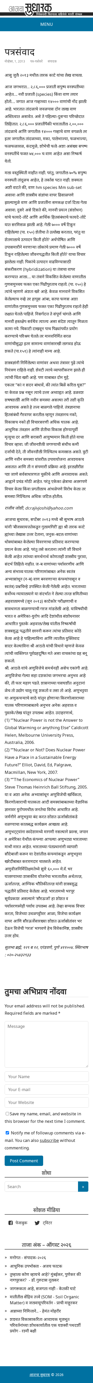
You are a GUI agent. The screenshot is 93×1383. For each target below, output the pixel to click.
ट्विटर (46, 1223)
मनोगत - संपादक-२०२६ (28, 1257)
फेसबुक (20, 1223)
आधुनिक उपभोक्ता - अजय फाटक (36, 1266)
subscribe (49, 1140)
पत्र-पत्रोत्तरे (36, 61)
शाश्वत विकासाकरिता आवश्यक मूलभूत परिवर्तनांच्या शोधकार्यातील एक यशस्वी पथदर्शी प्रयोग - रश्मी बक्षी (45, 1325)
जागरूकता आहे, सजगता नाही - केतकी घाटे (43, 1288)
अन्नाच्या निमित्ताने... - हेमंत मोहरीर (35, 1311)
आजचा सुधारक (39, 1374)
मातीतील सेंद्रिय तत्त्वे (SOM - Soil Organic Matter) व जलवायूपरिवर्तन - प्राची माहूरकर (44, 1299)
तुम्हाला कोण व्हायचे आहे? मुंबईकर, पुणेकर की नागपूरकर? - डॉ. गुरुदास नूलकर (45, 1277)
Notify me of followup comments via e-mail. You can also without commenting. (45, 1140)
